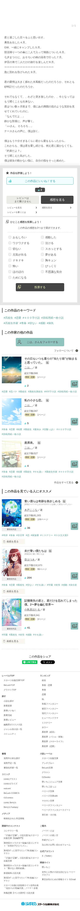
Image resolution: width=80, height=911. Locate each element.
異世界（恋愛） (49, 746)
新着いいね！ (10, 710)
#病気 (50, 323)
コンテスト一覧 (11, 831)
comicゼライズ (10, 783)
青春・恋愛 (47, 685)
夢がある (50, 254)
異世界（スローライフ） (53, 741)
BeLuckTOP (9, 685)
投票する (40, 287)
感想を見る (47, 207)
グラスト (46, 772)
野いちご (46, 867)
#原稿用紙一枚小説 (52, 317)
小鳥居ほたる (32, 609)
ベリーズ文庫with (50, 796)
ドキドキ (18, 260)
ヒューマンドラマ (50, 718)
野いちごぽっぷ (49, 786)
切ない (17, 248)
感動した (50, 237)
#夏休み (37, 429)
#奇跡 (5, 535)
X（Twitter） (47, 856)
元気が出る (20, 254)
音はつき (29, 559)
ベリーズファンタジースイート (56, 810)
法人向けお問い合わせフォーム (56, 845)
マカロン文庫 (48, 801)
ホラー (45, 727)
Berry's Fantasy (11, 807)
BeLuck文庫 (47, 768)
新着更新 (8, 706)
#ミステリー (46, 535)
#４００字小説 (31, 317)
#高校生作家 (11, 323)
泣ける (49, 243)
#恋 (27, 535)
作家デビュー (48, 840)
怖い (15, 266)
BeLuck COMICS (11, 793)
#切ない (32, 323)
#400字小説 (50, 391)
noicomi (7, 788)
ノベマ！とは (48, 831)
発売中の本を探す (12, 758)
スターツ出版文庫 (50, 758)
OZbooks (46, 777)
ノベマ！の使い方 (50, 835)
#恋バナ (13, 391)
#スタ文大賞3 (61, 535)
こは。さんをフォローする (42, 342)
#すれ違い (38, 471)
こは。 (28, 367)
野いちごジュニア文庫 (52, 782)
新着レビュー (10, 720)
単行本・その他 (49, 815)
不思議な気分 (53, 271)
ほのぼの (18, 271)
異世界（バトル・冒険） (53, 737)
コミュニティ (10, 734)
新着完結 (8, 715)
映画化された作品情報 (14, 818)
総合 (44, 680)
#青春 (23, 323)
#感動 (42, 323)
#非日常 (20, 535)
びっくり (50, 266)
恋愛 (44, 694)
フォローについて (64, 350)
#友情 (57, 585)
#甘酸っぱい (49, 429)
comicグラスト (10, 779)
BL (43, 699)
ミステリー (47, 723)
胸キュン (50, 260)
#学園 (50, 585)
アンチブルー (48, 763)
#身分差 (73, 585)
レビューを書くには (16, 212)
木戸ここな (30, 509)
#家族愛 (35, 535)
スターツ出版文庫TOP (14, 680)
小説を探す (9, 701)
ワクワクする (21, 243)
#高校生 (8, 317)
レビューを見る (14, 207)
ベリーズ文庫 (48, 791)
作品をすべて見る (64, 482)
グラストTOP (10, 690)
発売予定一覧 (10, 763)
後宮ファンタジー (50, 709)
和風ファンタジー (50, 704)
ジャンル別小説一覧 (13, 729)
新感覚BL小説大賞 (12, 873)
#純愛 (19, 429)
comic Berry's (10, 802)
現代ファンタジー (50, 713)
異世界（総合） (49, 732)
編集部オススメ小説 (13, 724)
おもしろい (20, 237)
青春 (44, 690)
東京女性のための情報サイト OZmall (59, 879)
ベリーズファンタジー (52, 805)
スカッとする (53, 248)
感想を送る (57, 199)
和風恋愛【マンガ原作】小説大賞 (19, 893)
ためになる (20, 277)
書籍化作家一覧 (11, 768)
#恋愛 (18, 317)
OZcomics (8, 798)
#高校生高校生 (35, 391)
